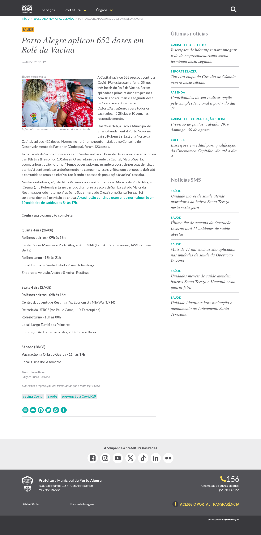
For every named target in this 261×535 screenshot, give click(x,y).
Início (26, 18)
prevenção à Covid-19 (79, 396)
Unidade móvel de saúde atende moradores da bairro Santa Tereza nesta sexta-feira (200, 201)
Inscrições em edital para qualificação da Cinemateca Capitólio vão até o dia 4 (204, 150)
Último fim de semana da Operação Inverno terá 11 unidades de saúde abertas (201, 228)
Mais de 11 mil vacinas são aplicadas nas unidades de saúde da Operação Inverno (203, 254)
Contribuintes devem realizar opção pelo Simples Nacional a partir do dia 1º (203, 102)
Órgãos (102, 10)
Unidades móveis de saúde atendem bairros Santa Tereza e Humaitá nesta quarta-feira (203, 281)
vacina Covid (33, 396)
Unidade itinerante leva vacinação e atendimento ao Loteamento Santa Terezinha (201, 308)
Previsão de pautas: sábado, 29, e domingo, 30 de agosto (200, 126)
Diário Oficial (30, 504)
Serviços (48, 10)
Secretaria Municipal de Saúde (54, 18)
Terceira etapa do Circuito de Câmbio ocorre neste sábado (203, 79)
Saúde (28, 29)
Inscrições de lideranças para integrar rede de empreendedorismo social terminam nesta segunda (204, 55)
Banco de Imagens (82, 504)
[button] (233, 9)
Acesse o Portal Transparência (209, 504)
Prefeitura (72, 10)
